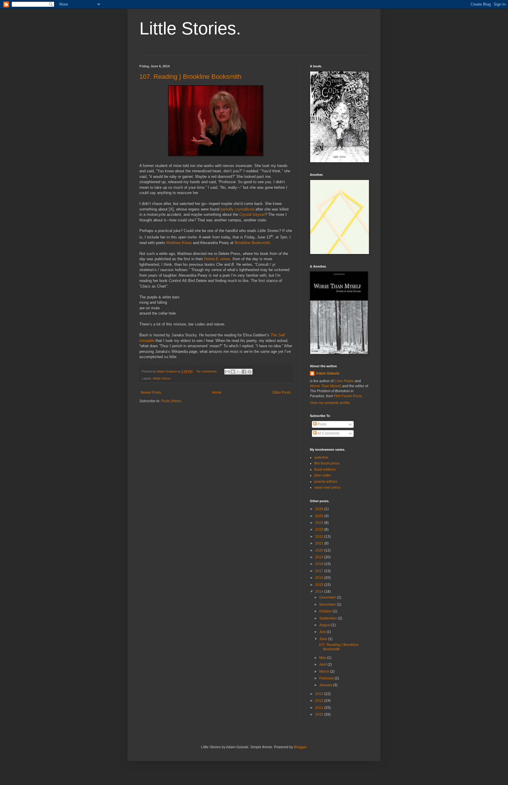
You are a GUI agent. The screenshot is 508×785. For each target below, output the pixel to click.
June (323, 639)
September (328, 618)
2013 (319, 694)
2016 (319, 578)
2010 (319, 714)
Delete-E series (217, 259)
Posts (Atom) (171, 401)
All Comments (328, 433)
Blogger (300, 747)
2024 (319, 523)
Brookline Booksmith (252, 242)
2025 (319, 516)
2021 (319, 543)
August (325, 625)
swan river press (327, 487)
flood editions (325, 469)
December (328, 597)
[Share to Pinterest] (250, 372)
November (328, 604)
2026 (319, 509)
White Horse (162, 378)
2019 (319, 557)
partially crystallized (237, 209)
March (324, 671)
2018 (319, 564)
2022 (319, 537)
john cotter (322, 475)
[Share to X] (238, 372)
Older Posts (281, 392)
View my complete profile (330, 403)
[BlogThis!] (233, 372)
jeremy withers (325, 482)
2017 (319, 571)
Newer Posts (151, 392)
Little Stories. (190, 28)
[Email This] (227, 372)
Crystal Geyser (252, 214)
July (323, 632)
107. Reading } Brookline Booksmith (190, 76)
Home (217, 392)
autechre (321, 457)
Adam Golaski (327, 373)
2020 (319, 550)
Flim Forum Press (348, 396)
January (326, 685)
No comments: (207, 371)
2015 (319, 585)
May (323, 658)
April (323, 664)
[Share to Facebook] (244, 372)
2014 (319, 591)
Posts (321, 424)
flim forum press (327, 463)
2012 (319, 701)
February (327, 678)
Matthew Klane (179, 242)
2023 (319, 529)
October (326, 611)
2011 (319, 708)
